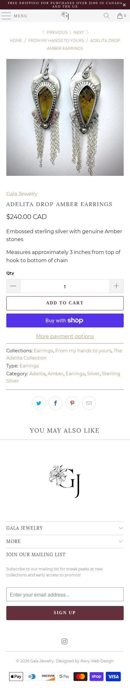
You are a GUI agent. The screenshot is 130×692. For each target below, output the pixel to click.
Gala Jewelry (22, 194)
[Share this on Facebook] (55, 403)
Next (79, 32)
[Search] (107, 15)
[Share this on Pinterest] (72, 403)
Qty (10, 272)
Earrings (43, 351)
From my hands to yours (83, 351)
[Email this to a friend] (89, 403)
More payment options (65, 336)
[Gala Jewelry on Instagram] (64, 642)
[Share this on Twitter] (39, 403)
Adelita (37, 374)
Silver (93, 374)
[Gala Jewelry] (65, 15)
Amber (55, 374)
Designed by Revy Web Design (85, 661)
